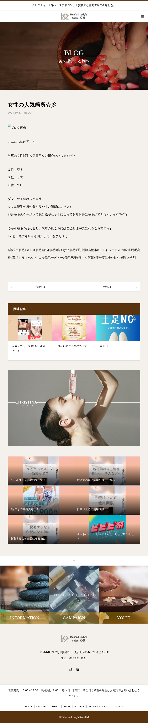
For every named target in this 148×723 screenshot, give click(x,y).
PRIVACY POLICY (98, 706)
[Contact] (78, 669)
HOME (28, 706)
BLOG (28, 112)
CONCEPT (42, 706)
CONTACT (117, 706)
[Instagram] (70, 669)
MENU (55, 706)
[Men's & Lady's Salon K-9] (74, 638)
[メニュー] (142, 16)
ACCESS (79, 706)
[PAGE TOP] (74, 561)
